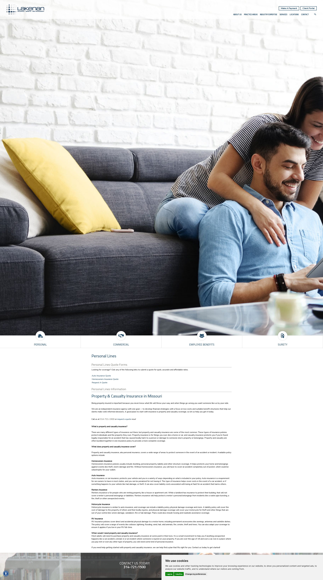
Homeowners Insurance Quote (105, 379)
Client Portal (309, 8)
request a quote (124, 419)
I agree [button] (169, 574)
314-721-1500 (107, 419)
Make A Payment (289, 8)
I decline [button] (178, 574)
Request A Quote (99, 382)
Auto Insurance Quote (101, 375)
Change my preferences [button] (195, 574)
